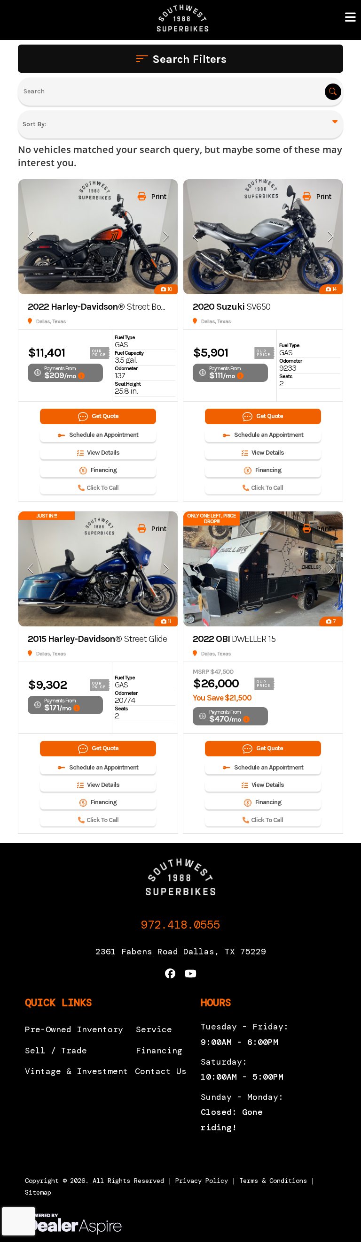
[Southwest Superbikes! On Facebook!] (170, 974)
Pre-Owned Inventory (74, 1029)
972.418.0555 (180, 924)
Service (154, 1029)
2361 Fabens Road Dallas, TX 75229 (180, 951)
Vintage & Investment (76, 1071)
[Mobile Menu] (350, 17)
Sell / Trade (56, 1050)
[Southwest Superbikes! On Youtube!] (190, 974)
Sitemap (38, 1192)
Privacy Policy (201, 1180)
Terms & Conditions (273, 1180)
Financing (159, 1050)
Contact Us (161, 1071)
